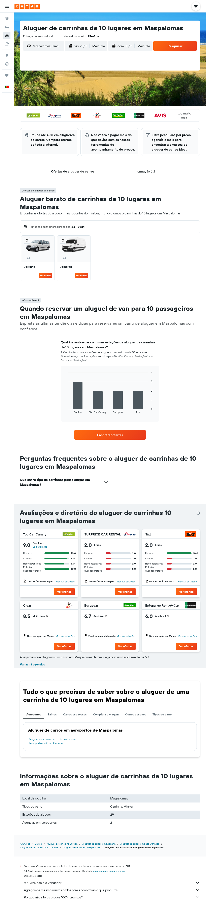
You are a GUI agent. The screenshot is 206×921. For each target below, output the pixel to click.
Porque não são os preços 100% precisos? (53, 897)
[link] (110, 435)
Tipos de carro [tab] (162, 714)
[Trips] (7, 75)
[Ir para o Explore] (7, 55)
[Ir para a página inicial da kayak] (27, 6)
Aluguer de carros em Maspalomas (81, 847)
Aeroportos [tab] (33, 714)
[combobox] (40, 36)
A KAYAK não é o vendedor (42, 883)
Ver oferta (45, 275)
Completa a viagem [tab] (106, 714)
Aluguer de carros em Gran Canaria (39, 847)
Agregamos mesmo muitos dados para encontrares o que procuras (70, 890)
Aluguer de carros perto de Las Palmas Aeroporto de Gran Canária (52, 741)
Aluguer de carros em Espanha (98, 843)
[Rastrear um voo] (7, 64)
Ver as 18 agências (32, 664)
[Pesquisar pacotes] (7, 44)
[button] (6, 6)
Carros (38, 843)
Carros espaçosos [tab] (75, 714)
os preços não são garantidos (109, 870)
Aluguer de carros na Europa (62, 843)
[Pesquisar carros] (7, 35)
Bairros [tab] (52, 714)
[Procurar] (7, 27)
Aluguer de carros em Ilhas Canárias (139, 843)
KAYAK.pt (25, 843)
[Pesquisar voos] (7, 19)
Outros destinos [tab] (135, 714)
